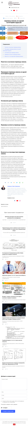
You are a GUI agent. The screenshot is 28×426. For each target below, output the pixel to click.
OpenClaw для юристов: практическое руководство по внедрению (14, 217)
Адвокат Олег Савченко (13, 186)
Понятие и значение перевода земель (13, 47)
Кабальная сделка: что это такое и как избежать (14, 275)
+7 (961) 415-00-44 (14, 7)
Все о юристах (20, 16)
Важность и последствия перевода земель (14, 56)
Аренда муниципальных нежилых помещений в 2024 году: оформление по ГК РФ (13, 363)
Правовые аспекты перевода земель (12, 54)
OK (14, 424)
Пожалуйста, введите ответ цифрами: (9, 404)
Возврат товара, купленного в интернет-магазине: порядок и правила (12, 297)
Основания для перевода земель (12, 52)
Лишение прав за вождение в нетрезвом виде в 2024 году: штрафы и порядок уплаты (13, 318)
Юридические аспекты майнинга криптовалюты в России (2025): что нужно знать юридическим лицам (14, 229)
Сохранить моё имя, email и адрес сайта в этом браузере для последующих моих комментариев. (13, 402)
